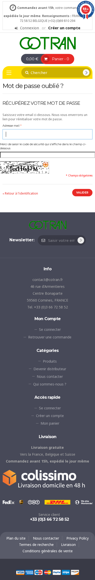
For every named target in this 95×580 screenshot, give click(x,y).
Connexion (29, 28)
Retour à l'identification (20, 193)
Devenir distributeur (49, 368)
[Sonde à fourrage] (47, 43)
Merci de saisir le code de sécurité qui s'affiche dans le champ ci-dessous (47, 146)
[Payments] (47, 571)
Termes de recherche (36, 544)
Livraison (68, 544)
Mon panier (50, 423)
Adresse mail (11, 125)
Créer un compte (64, 27)
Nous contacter (50, 376)
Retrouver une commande (49, 337)
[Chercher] (86, 72)
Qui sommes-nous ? (49, 384)
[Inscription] (81, 240)
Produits (50, 361)
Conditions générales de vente (48, 550)
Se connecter (50, 329)
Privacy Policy (77, 538)
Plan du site (16, 538)
